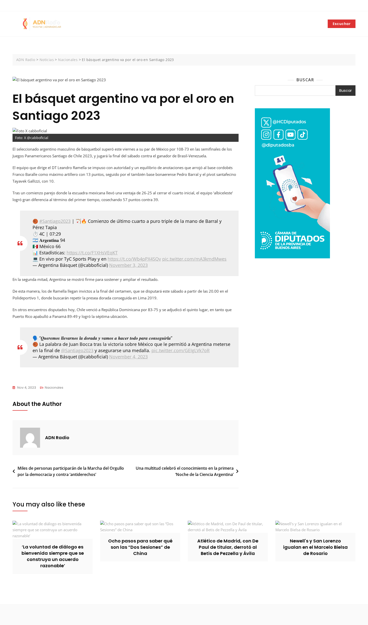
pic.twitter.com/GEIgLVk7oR (180, 350)
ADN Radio (57, 437)
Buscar (305, 80)
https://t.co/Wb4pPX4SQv (134, 259)
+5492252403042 (29, 6)
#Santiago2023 (55, 221)
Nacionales (54, 387)
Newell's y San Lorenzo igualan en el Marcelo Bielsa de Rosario (315, 547)
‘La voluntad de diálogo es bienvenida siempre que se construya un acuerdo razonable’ (53, 556)
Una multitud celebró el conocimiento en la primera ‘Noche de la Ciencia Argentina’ (185, 471)
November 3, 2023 (128, 265)
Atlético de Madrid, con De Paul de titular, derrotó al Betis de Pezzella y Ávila (227, 547)
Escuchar (341, 23)
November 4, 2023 (128, 357)
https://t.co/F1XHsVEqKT (92, 253)
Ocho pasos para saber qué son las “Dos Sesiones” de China (140, 547)
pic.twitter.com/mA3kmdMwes (194, 259)
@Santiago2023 (77, 350)
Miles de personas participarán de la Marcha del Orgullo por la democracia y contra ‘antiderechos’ (71, 471)
